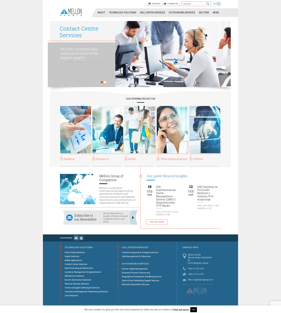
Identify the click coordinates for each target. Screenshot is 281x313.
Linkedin (76, 238)
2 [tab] (105, 82)
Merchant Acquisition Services (135, 284)
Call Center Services (152, 12)
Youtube (81, 238)
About (101, 12)
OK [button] (193, 309)
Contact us (172, 3)
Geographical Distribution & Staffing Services (141, 277)
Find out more (181, 309)
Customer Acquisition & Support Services (140, 252)
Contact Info (190, 247)
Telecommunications (174, 159)
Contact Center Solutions (76, 264)
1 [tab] (102, 82)
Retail (132, 159)
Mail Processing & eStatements (79, 268)
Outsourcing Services (182, 12)
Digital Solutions (72, 256)
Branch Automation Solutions (78, 280)
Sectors (204, 12)
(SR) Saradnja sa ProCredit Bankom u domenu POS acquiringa (207, 193)
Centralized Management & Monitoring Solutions (86, 292)
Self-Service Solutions (74, 276)
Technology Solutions (122, 12)
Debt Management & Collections (136, 256)
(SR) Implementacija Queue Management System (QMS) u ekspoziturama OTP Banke (166, 196)
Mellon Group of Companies (111, 178)
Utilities (198, 159)
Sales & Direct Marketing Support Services (140, 280)
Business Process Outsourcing (136, 273)
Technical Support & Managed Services (82, 288)
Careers (156, 3)
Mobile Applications (73, 260)
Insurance (102, 159)
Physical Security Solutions (77, 284)
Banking (69, 159)
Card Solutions (71, 295)
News (216, 12)
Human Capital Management (134, 269)
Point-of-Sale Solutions (75, 252)
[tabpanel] (139, 54)
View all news (157, 222)
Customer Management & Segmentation (83, 272)
